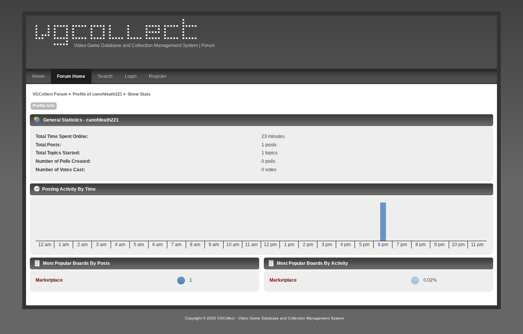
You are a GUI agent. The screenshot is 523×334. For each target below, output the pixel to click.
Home (38, 76)
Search (105, 76)
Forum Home (71, 76)
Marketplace (49, 280)
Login (131, 76)
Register (158, 76)
